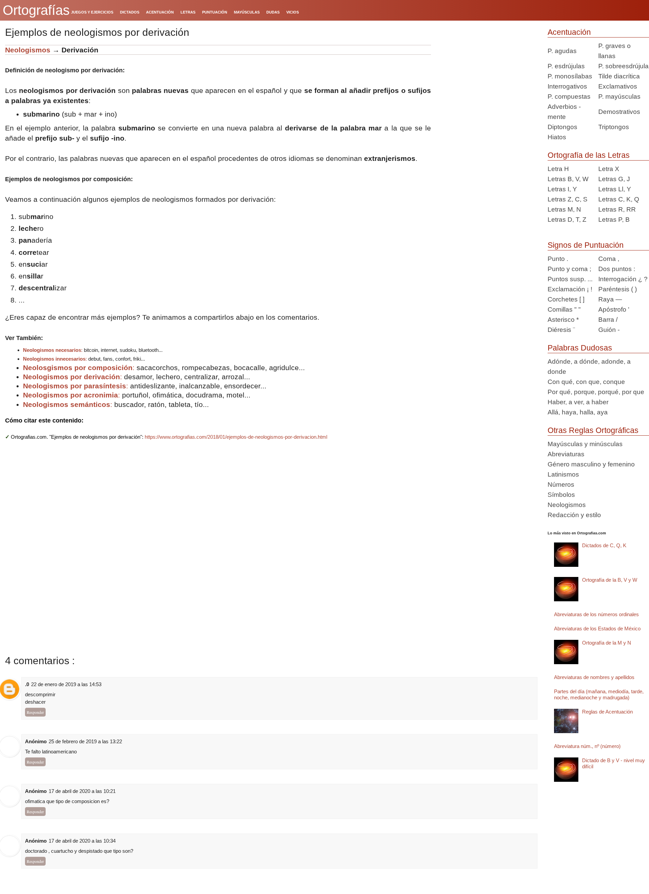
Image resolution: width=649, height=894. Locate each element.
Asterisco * (563, 319)
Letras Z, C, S (567, 199)
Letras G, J (614, 179)
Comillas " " (564, 309)
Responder (35, 712)
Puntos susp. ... (570, 279)
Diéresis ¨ (561, 329)
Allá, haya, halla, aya (578, 412)
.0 (27, 684)
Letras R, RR (617, 209)
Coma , (608, 258)
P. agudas (562, 50)
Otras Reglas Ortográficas (593, 430)
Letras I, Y (562, 189)
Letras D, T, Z (567, 219)
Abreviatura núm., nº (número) (587, 746)
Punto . (558, 258)
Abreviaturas (566, 454)
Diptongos (562, 126)
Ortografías (36, 10)
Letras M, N (564, 209)
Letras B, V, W (568, 179)
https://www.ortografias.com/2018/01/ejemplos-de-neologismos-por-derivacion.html (236, 437)
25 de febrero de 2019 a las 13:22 (85, 741)
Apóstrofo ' (613, 309)
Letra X (608, 168)
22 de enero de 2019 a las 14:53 (66, 684)
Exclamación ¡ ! (570, 289)
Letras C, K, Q (618, 199)
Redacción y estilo (574, 514)
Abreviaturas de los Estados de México (597, 628)
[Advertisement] (486, 87)
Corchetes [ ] (566, 299)
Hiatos (557, 137)
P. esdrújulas (566, 66)
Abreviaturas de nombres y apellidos (594, 677)
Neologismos (27, 50)
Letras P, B (614, 219)
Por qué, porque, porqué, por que (596, 391)
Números (561, 484)
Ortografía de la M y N (606, 643)
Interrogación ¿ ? (623, 279)
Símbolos (561, 494)
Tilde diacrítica (619, 76)
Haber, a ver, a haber (578, 402)
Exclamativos (617, 86)
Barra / (608, 319)
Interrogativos (567, 86)
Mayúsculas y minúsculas (585, 444)
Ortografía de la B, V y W (609, 580)
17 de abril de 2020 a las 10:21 (82, 791)
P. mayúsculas (619, 96)
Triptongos (613, 126)
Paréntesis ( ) (617, 289)
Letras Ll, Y (614, 189)
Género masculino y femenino (591, 464)
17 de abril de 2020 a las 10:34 (82, 841)
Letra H (558, 168)
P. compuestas (569, 96)
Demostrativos (619, 111)
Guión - (609, 329)
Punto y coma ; (569, 268)
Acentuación (569, 32)
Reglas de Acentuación (607, 712)
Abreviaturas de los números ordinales (596, 614)
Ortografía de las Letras (589, 155)
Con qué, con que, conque (586, 381)
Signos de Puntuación (586, 245)
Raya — (610, 299)
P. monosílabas (570, 76)
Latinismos (563, 474)
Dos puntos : (616, 268)
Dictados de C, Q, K (604, 545)
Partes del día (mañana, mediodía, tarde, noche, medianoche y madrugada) (599, 694)
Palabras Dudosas (580, 347)
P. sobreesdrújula (623, 66)
